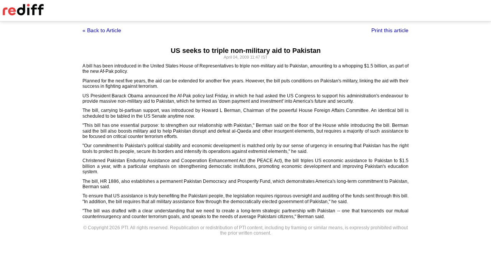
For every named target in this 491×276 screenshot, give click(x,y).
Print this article (390, 30)
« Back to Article (101, 30)
